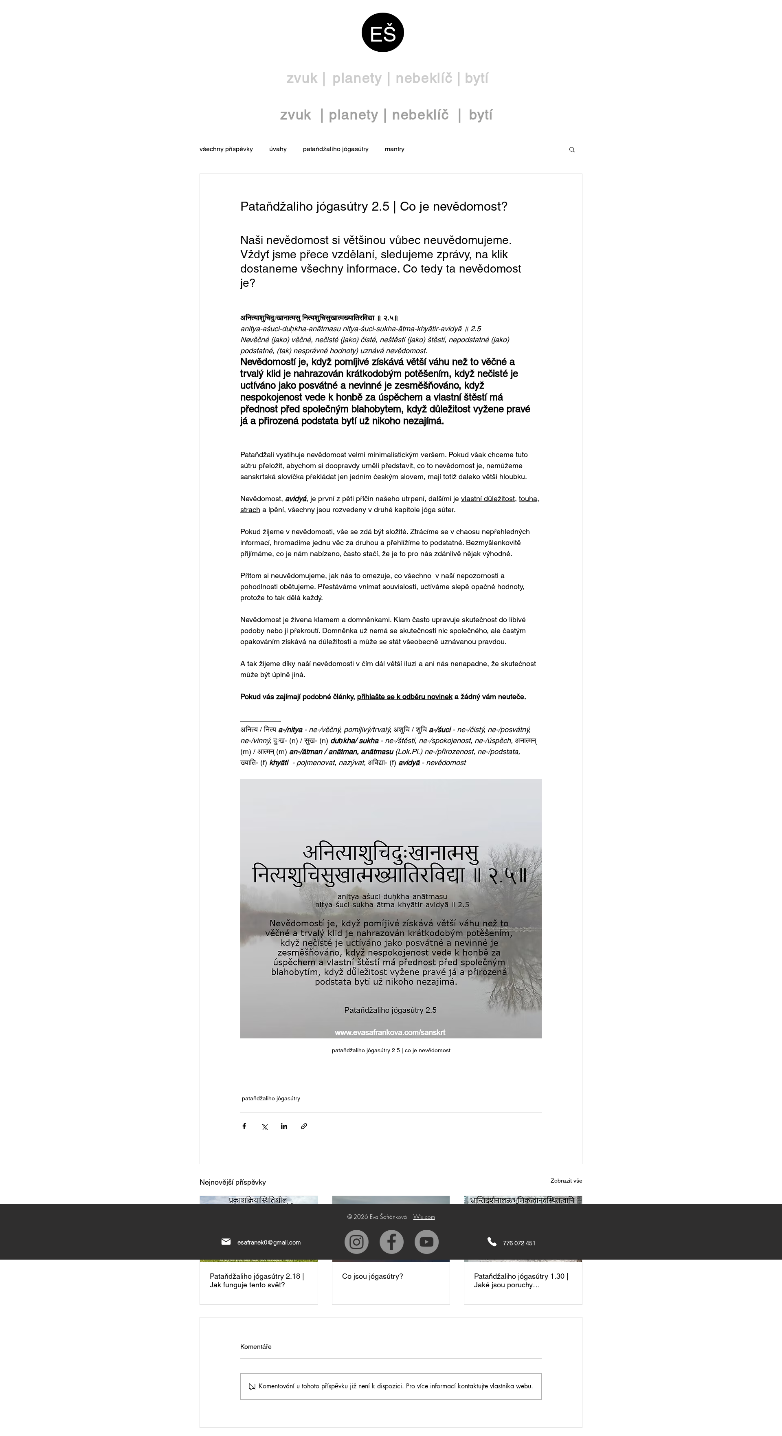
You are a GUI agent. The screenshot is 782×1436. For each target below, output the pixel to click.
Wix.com (424, 1216)
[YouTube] (427, 1242)
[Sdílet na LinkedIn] (284, 1126)
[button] (572, 149)
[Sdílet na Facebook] (244, 1126)
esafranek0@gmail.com (269, 1242)
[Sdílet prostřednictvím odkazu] (304, 1126)
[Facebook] (392, 1242)
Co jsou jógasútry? (372, 1276)
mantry (394, 149)
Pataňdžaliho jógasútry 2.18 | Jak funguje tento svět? (257, 1280)
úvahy (278, 149)
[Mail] (226, 1242)
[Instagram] (357, 1242)
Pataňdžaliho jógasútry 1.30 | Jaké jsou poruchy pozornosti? (521, 1280)
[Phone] (492, 1242)
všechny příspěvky (226, 149)
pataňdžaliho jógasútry (336, 149)
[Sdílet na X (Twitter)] (264, 1126)
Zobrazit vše (566, 1180)
